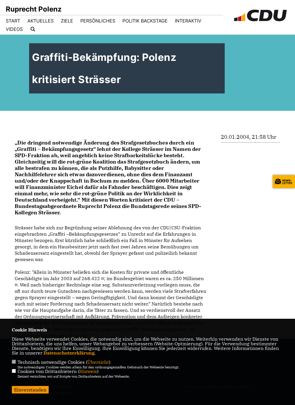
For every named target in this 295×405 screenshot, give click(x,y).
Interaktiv (188, 20)
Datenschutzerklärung (69, 353)
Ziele (67, 20)
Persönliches (97, 20)
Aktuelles (40, 20)
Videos (14, 29)
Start (13, 20)
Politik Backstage (145, 20)
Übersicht (98, 362)
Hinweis (88, 371)
